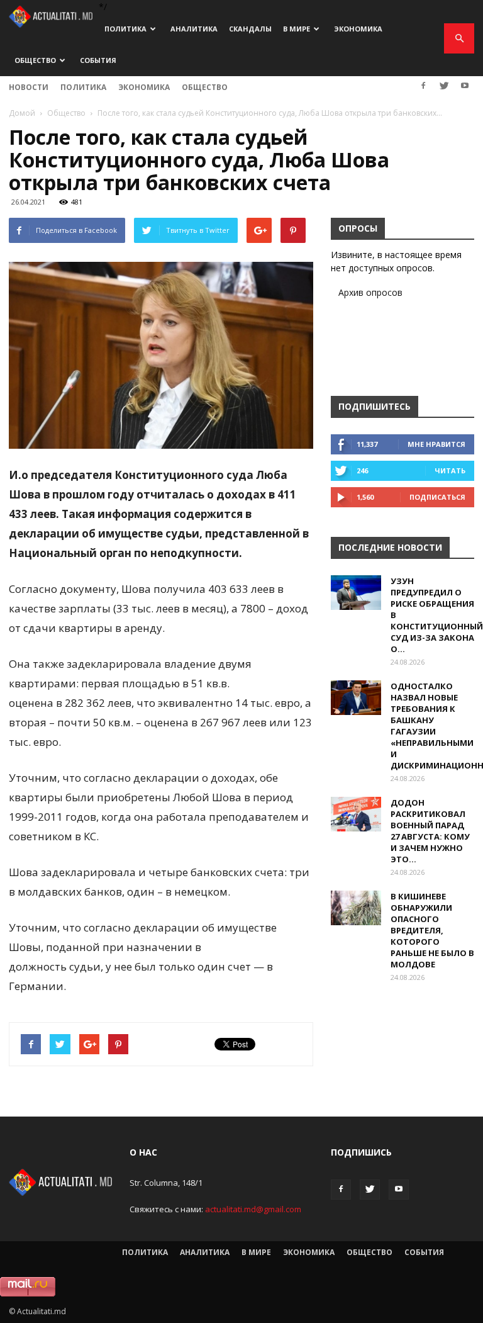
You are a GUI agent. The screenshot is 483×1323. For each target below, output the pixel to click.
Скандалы (250, 28)
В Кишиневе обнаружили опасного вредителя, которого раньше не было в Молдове (432, 930)
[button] (459, 38)
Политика (125, 28)
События (98, 60)
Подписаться (437, 497)
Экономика (358, 28)
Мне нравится (436, 444)
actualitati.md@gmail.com (253, 1209)
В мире (296, 28)
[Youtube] (464, 85)
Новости (28, 87)
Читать (450, 470)
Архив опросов (370, 292)
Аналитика (194, 28)
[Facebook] (423, 85)
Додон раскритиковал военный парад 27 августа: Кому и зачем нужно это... (430, 831)
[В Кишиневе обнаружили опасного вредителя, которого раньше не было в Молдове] (356, 908)
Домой (22, 113)
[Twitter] (444, 85)
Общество (35, 60)
